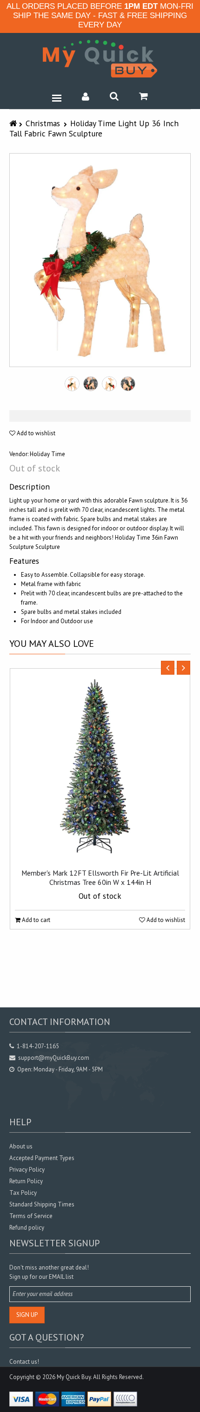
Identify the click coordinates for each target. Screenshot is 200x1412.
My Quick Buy (74, 1377)
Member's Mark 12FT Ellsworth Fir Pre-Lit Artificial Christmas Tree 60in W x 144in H (100, 877)
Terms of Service (31, 1216)
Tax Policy (23, 1193)
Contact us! (24, 1362)
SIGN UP (27, 1315)
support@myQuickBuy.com (53, 1058)
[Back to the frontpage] (14, 123)
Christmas (43, 123)
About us (21, 1146)
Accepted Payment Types (41, 1158)
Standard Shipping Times (41, 1204)
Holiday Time (47, 454)
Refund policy (26, 1227)
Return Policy (26, 1181)
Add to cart (35, 920)
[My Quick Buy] (100, 58)
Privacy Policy (27, 1169)
